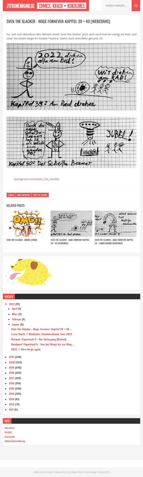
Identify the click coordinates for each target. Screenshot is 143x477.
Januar (16, 324)
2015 (12, 388)
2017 (12, 378)
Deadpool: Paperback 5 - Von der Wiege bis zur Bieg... (42, 344)
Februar (17, 319)
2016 (12, 383)
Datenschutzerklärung (15, 441)
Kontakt (8, 432)
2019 (12, 367)
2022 (12, 304)
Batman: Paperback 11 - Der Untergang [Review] (38, 339)
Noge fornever (23, 194)
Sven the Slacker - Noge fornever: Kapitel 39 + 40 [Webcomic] (70, 241)
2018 (12, 373)
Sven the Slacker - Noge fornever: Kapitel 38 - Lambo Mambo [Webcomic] (114, 241)
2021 (12, 357)
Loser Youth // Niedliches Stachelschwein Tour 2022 (41, 334)
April (15, 308)
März (15, 314)
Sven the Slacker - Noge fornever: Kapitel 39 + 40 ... (41, 329)
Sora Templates (56, 472)
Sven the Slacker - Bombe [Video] (22, 239)
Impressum (10, 436)
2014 (12, 393)
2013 (12, 399)
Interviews (9, 428)
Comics (11, 194)
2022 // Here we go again (26, 349)
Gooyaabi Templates (97, 472)
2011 (11, 409)
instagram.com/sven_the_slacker (36, 179)
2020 (12, 362)
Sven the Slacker (40, 194)
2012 (12, 404)
